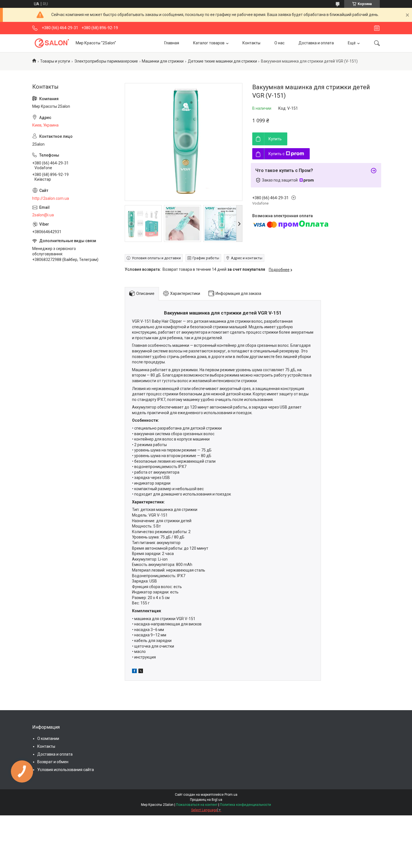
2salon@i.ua (43, 215)
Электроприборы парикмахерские (106, 61)
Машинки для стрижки (163, 61)
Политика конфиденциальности (245, 805)
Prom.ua (230, 795)
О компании (48, 738)
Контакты (251, 43)
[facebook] (134, 671)
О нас (279, 43)
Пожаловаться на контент (196, 805)
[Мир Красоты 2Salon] (51, 43)
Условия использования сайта (65, 769)
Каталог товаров (208, 43)
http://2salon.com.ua (50, 198)
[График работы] (376, 28)
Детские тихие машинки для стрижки (222, 61)
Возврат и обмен (52, 762)
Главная (171, 43)
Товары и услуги (55, 61)
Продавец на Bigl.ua (206, 800)
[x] (140, 671)
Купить (275, 139)
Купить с (276, 154)
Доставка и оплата (316, 43)
